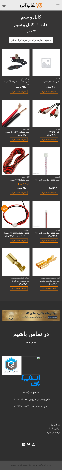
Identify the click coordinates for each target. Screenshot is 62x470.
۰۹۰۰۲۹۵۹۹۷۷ (19, 399)
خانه (44, 24)
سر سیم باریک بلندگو (20, 281)
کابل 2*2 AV (54, 132)
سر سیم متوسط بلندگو (50, 281)
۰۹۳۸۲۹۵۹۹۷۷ (21, 406)
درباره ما (55, 424)
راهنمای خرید (53, 432)
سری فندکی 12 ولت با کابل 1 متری (16, 82)
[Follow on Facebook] (38, 444)
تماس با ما (54, 428)
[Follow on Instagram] (33, 444)
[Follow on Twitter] (28, 444)
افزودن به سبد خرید (49, 92)
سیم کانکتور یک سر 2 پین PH (47, 233)
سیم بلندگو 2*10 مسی (19, 180)
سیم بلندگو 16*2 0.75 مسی (17, 132)
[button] (58, 5)
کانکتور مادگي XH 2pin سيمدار (16, 233)
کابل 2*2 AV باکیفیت (51, 81)
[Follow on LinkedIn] (23, 444)
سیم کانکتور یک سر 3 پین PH (47, 180)
